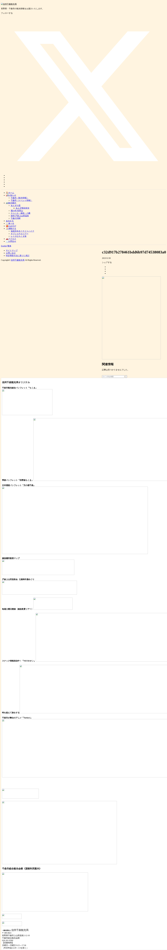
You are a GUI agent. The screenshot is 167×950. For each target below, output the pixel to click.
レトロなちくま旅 (18, 236)
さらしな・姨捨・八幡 (20, 213)
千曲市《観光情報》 (19, 198)
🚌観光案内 (11, 203)
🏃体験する (11, 228)
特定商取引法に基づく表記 (17, 256)
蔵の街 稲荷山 (17, 211)
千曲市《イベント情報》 (21, 200)
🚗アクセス (11, 239)
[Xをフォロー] (86, 175)
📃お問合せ (11, 241)
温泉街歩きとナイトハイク (22, 231)
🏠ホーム (10, 193)
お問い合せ (11, 253)
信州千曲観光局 (17, 260)
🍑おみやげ (11, 226)
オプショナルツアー (19, 234)
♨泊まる (10, 221)
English (4, 246)
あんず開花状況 (22, 208)
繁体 (9, 246)
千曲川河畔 (16, 218)
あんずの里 (16, 205)
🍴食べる (10, 223)
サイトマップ (12, 250)
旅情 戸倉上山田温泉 (20, 216)
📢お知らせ (11, 195)
